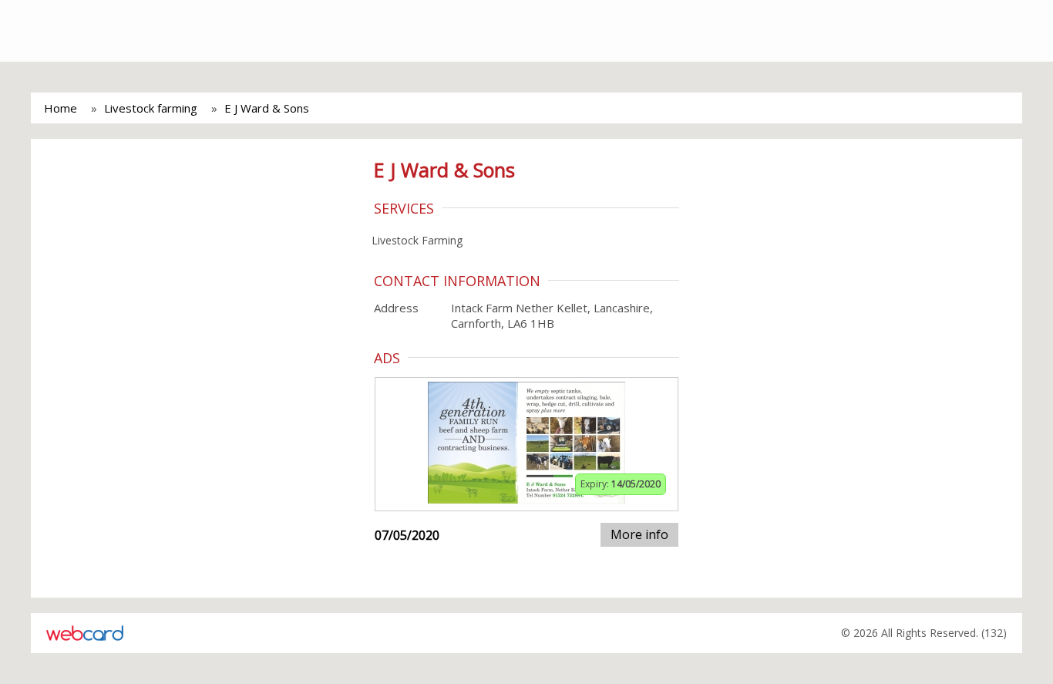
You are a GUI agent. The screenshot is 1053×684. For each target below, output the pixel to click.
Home (60, 108)
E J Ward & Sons (266, 108)
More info (639, 534)
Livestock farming (150, 108)
